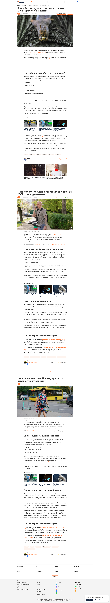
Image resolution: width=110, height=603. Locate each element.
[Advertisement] (45, 66)
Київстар (26, 357)
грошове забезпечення (29, 549)
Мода (18, 571)
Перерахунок (55, 546)
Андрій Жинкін (30, 159)
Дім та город (58, 562)
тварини (38, 154)
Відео (68, 2)
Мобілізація (76, 566)
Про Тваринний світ (52, 59)
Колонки (62, 2)
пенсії (32, 546)
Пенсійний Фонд (46, 546)
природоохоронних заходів (38, 52)
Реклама (39, 587)
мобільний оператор (35, 357)
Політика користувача (22, 582)
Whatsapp (60, 593)
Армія (45, 2)
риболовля (58, 154)
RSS (78, 591)
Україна (34, 2)
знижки (43, 357)
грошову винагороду (60, 147)
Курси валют (39, 593)
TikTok (78, 582)
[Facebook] (27, 364)
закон (26, 154)
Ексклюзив (20, 566)
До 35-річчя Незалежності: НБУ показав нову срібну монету (59, 295)
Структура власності (41, 589)
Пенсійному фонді (53, 462)
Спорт (56, 2)
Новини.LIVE (37, 244)
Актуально (38, 562)
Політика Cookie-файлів (22, 589)
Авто (18, 562)
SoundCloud (79, 589)
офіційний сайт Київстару (58, 244)
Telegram (60, 584)
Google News (80, 584)
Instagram (60, 589)
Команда (39, 591)
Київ (37, 566)
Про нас (38, 582)
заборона (51, 154)
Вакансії (38, 584)
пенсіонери (38, 546)
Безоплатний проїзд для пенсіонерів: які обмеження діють (45, 129)
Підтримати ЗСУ (81, 1)
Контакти (39, 586)
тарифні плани (58, 234)
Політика (76, 571)
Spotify (78, 586)
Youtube (59, 582)
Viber (59, 586)
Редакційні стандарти (22, 587)
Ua (88, 1)
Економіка (50, 2)
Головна (18, 5)
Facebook (60, 591)
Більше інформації (99, 599)
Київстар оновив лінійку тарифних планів (53, 339)
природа (45, 154)
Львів (56, 566)
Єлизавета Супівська (32, 362)
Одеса (56, 571)
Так (89, 599)
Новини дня (39, 571)
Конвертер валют (41, 594)
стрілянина (32, 154)
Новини (40, 2)
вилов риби (40, 137)
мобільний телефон (51, 357)
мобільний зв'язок (61, 357)
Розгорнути (55, 576)
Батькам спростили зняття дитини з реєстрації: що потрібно (59, 129)
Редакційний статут (21, 586)
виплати (26, 546)
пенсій (61, 421)
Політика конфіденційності (23, 584)
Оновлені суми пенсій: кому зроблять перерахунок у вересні (29, 129)
